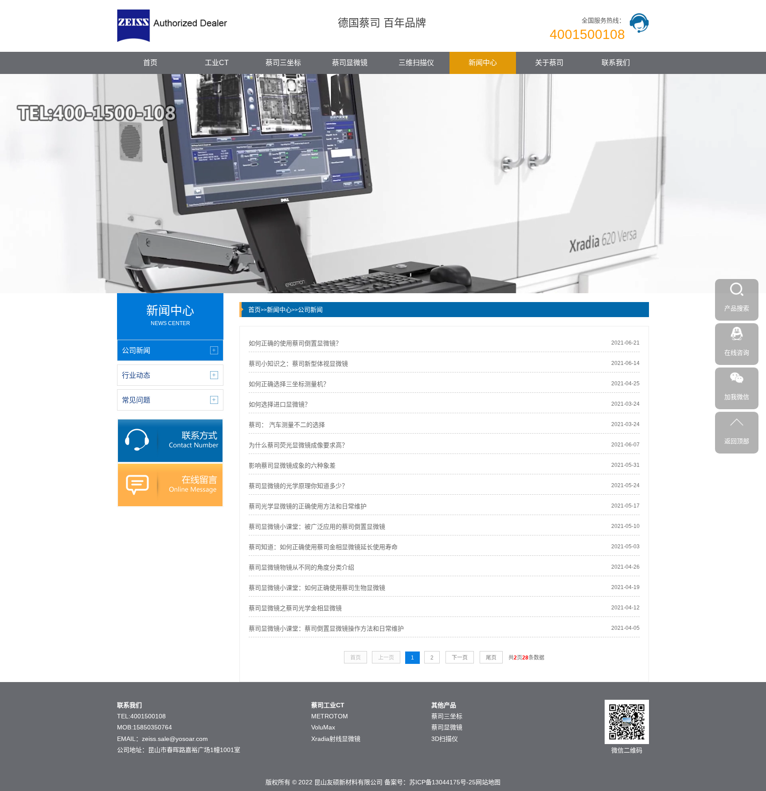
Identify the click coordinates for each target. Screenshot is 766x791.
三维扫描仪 (416, 62)
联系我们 (616, 62)
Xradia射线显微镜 (335, 738)
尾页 (491, 658)
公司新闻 (310, 309)
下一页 (460, 658)
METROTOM (329, 716)
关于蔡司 (549, 62)
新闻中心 (483, 62)
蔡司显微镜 (349, 62)
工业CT (217, 62)
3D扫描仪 (444, 738)
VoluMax (323, 727)
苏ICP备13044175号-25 (442, 782)
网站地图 (488, 782)
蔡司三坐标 (283, 62)
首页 (150, 62)
